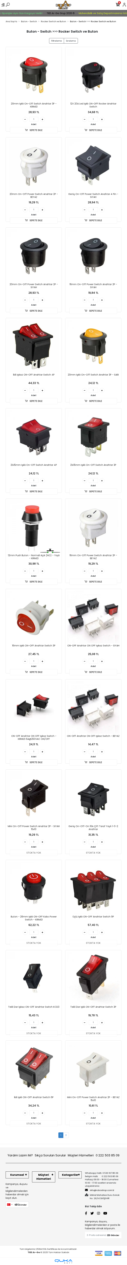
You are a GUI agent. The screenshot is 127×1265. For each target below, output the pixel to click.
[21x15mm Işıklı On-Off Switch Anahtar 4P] (33, 436)
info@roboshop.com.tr (102, 1190)
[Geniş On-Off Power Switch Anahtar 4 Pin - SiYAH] (93, 165)
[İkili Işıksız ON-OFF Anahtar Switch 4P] (33, 346)
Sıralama (71, 40)
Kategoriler (70, 1175)
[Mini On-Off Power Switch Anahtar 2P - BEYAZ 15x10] (93, 1068)
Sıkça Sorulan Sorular (50, 1155)
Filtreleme (56, 40)
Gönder (22, 1204)
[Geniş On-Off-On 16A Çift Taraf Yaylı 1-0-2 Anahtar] (93, 797)
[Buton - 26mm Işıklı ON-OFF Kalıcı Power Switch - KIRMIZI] (33, 888)
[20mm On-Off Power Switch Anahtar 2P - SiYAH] (33, 255)
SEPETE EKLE (35, 130)
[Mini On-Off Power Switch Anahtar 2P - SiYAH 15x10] (33, 797)
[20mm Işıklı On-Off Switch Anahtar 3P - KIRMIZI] (33, 75)
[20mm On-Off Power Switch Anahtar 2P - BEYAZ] (33, 165)
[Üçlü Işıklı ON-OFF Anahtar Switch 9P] (93, 888)
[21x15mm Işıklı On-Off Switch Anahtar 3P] (93, 436)
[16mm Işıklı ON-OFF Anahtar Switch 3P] (33, 617)
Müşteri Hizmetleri (93, 1155)
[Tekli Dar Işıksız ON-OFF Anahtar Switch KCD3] (33, 978)
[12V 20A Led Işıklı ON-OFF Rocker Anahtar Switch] (93, 75)
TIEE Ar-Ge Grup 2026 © (48, 13)
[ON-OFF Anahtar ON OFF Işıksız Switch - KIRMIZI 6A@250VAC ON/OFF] (33, 707)
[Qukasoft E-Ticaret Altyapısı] (63, 1261)
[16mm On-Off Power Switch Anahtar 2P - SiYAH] (93, 255)
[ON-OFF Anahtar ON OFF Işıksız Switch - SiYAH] (93, 617)
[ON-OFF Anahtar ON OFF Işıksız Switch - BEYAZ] (93, 707)
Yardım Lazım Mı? (20, 1155)
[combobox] (9, 1205)
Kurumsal (17, 1175)
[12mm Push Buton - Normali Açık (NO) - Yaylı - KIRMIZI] (33, 526)
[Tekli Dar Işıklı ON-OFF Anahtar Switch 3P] (93, 978)
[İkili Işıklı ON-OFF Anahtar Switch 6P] (33, 1068)
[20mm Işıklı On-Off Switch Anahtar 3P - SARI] (93, 346)
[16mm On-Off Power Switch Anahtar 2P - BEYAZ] (93, 526)
